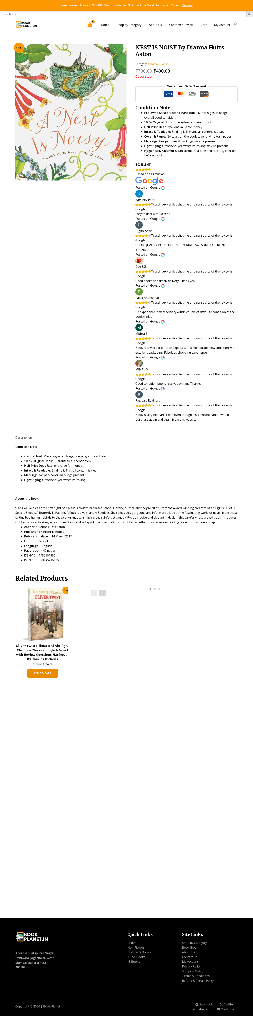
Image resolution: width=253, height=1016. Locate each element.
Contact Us (189, 957)
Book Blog (189, 947)
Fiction (132, 943)
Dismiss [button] (187, 5)
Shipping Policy (192, 971)
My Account (222, 25)
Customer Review (181, 25)
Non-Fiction (135, 947)
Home (105, 25)
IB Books (133, 962)
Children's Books (158, 64)
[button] (236, 25)
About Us (155, 25)
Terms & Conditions (196, 976)
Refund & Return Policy (198, 981)
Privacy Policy (191, 966)
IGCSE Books (136, 957)
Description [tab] (23, 437)
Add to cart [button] (42, 673)
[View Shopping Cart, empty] (90, 25)
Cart (204, 25)
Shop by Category (129, 25)
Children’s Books (139, 952)
